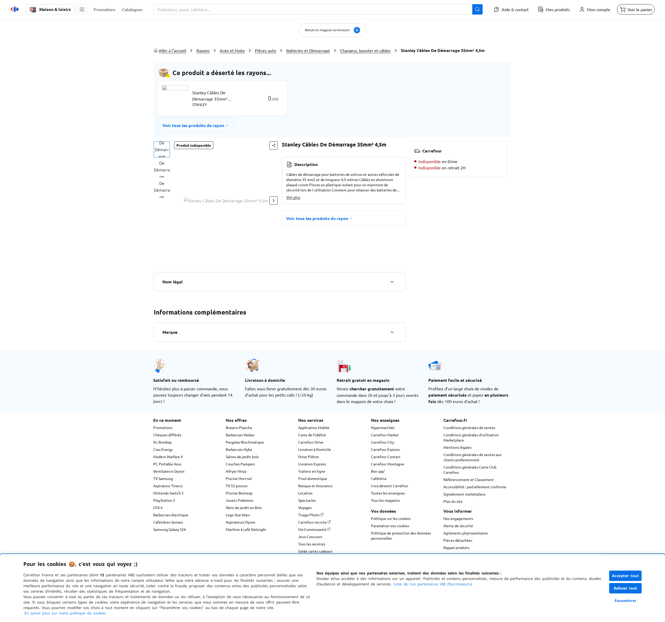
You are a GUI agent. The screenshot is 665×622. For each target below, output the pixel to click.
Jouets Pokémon (239, 500)
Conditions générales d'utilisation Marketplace (471, 437)
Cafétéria (378, 478)
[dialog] (332, 588)
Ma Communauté (312, 529)
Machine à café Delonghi (246, 529)
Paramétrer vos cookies (390, 525)
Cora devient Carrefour (389, 485)
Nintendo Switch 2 (168, 493)
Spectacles (307, 500)
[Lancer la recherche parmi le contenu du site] (477, 9)
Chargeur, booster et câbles (365, 50)
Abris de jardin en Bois (244, 507)
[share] (273, 145)
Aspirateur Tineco (167, 485)
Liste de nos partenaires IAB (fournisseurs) (433, 583)
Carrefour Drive (310, 442)
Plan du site (453, 501)
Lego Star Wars (238, 514)
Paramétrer (625, 600)
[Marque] (392, 332)
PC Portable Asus (167, 464)
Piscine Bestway (239, 493)
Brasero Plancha (239, 427)
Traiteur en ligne (311, 471)
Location (305, 493)
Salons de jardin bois (242, 456)
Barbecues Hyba (239, 449)
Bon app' (378, 471)
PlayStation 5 (164, 500)
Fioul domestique (312, 478)
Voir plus (293, 197)
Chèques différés (167, 434)
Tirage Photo (309, 514)
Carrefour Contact (386, 456)
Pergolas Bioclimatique (245, 442)
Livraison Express (312, 464)
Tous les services (311, 543)
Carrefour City (382, 442)
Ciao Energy (163, 449)
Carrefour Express (385, 449)
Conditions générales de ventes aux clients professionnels (472, 457)
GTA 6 (158, 507)
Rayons (203, 50)
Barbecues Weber (240, 434)
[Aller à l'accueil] (14, 9)
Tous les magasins (385, 500)
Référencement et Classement (468, 479)
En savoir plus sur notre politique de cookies (65, 613)
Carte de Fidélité (312, 434)
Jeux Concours (310, 536)
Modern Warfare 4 (168, 456)
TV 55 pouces (237, 485)
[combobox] (318, 9)
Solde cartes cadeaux (315, 551)
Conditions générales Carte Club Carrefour (469, 469)
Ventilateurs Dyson (168, 471)
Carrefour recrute (313, 522)
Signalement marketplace (464, 494)
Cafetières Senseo (168, 522)
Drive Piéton (308, 456)
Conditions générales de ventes (469, 427)
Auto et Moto (232, 50)
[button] (81, 9)
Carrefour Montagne (387, 464)
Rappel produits (456, 547)
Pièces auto (265, 50)
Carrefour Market (385, 434)
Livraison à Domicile (314, 449)
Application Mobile (313, 427)
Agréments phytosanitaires (465, 533)
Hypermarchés (383, 427)
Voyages (305, 507)
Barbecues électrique (170, 514)
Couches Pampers (240, 464)
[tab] (162, 149)
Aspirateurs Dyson (240, 522)
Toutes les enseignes (388, 493)
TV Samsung (163, 478)
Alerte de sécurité (458, 525)
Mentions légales (457, 447)
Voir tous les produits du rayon (193, 125)
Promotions (162, 427)
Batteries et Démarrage (308, 50)
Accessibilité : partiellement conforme (474, 486)
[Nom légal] (392, 282)
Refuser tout (625, 588)
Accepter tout (625, 575)
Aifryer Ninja (236, 471)
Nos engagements (458, 518)
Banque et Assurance (315, 485)
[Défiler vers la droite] (273, 200)
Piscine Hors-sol (239, 478)
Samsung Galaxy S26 (169, 529)
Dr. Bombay (162, 442)
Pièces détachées (457, 540)
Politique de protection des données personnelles (401, 535)
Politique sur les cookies (391, 518)
